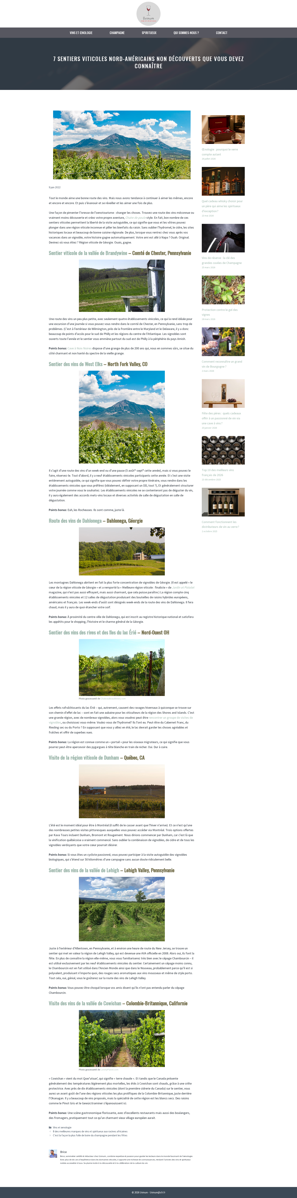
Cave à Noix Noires (80, 348)
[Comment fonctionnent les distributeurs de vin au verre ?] (223, 514)
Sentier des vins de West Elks (75, 363)
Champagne (117, 32)
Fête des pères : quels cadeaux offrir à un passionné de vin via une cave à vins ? (221, 418)
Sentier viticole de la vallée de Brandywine (88, 252)
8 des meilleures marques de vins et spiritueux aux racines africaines (90, 1131)
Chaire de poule (135, 218)
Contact (221, 32)
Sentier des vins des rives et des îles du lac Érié (92, 632)
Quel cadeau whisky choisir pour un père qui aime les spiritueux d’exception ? (222, 206)
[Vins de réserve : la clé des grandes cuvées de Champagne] (223, 250)
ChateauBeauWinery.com (113, 698)
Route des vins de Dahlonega (75, 520)
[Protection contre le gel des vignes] (223, 302)
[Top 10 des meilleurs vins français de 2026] (223, 462)
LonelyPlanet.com (109, 1069)
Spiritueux (149, 32)
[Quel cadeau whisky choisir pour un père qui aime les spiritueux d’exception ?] (223, 193)
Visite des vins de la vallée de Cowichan (85, 1003)
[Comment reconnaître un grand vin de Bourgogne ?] (223, 353)
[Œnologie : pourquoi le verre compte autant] (223, 141)
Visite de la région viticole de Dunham (84, 757)
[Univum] (148, 13)
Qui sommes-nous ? (186, 32)
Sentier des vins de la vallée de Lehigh (84, 870)
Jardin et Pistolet (183, 587)
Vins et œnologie (81, 32)
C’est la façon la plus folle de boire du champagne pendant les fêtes (90, 1135)
